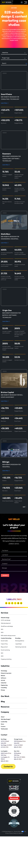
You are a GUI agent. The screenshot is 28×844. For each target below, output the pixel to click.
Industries (5, 666)
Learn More (4, 103)
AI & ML (3, 680)
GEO (2, 632)
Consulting (4, 687)
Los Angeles (4, 751)
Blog (3, 701)
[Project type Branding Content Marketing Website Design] (14, 58)
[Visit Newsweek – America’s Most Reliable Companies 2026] (14, 798)
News (2, 724)
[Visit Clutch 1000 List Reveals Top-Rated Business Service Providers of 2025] (14, 823)
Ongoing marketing (6, 659)
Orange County (18, 739)
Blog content (4, 647)
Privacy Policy (17, 831)
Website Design (5, 617)
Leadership (4, 721)
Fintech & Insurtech (6, 673)
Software (3, 678)
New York (16, 751)
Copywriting (4, 644)
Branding (17, 638)
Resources (5, 707)
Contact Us (8, 766)
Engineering (4, 685)
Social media (4, 640)
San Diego (3, 739)
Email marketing (5, 650)
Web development (6, 623)
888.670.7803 (18, 747)
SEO (2, 629)
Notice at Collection (18, 833)
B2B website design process (8, 635)
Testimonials (4, 729)
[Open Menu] (25, 2)
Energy (3, 690)
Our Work (5, 696)
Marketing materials (20, 647)
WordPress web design (7, 626)
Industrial (3, 683)
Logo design (18, 644)
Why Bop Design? (5, 719)
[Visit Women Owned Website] (14, 788)
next (24, 507)
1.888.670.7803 (14, 599)
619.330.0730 (4, 747)
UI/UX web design (5, 620)
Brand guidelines (19, 640)
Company (5, 712)
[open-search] (22, 2)
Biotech (3, 675)
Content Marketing (6, 638)
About (2, 717)
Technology (4, 670)
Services (4, 613)
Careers (3, 726)
